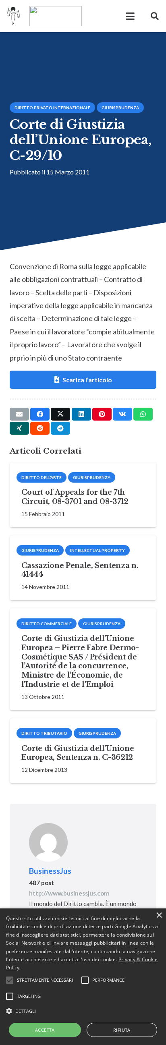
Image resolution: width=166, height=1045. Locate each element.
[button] (130, 16)
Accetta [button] (45, 1030)
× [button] (159, 915)
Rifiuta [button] (122, 1030)
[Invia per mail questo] (19, 414)
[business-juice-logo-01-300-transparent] (13, 16)
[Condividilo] (40, 414)
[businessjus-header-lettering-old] (55, 16)
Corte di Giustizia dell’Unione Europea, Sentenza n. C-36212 (77, 753)
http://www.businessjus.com (69, 893)
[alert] (83, 976)
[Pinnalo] (102, 414)
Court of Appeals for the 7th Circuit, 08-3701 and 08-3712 (75, 497)
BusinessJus (50, 870)
